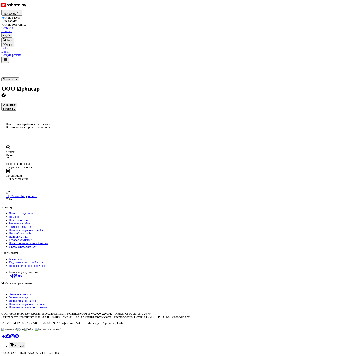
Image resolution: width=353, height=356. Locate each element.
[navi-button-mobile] (5, 60)
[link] (7, 40)
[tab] (9, 105)
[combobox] (17, 345)
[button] (5, 48)
